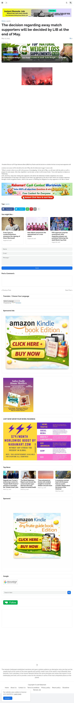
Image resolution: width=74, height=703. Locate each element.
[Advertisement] (37, 104)
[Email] (35, 209)
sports (9, 21)
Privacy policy (45, 687)
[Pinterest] (31, 209)
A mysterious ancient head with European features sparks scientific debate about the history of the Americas (62, 485)
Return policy (56, 687)
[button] (2, 2)
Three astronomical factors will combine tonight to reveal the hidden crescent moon (45, 483)
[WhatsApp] (27, 209)
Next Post (68, 290)
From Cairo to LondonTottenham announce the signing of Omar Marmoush (11, 235)
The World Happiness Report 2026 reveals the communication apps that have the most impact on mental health (28, 484)
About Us (13, 687)
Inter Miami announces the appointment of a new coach (36, 234)
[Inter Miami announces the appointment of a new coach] (37, 223)
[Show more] (38, 209)
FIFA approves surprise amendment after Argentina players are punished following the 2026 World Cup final (60, 236)
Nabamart (43, 684)
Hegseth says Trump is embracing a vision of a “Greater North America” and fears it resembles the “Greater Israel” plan (10, 484)
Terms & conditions (33, 687)
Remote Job (37, 690)
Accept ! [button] (7, 698)
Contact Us (22, 687)
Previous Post (7, 290)
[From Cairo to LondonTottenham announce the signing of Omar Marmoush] (13, 223)
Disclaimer (65, 687)
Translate (18, 303)
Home (3, 21)
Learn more (17, 694)
